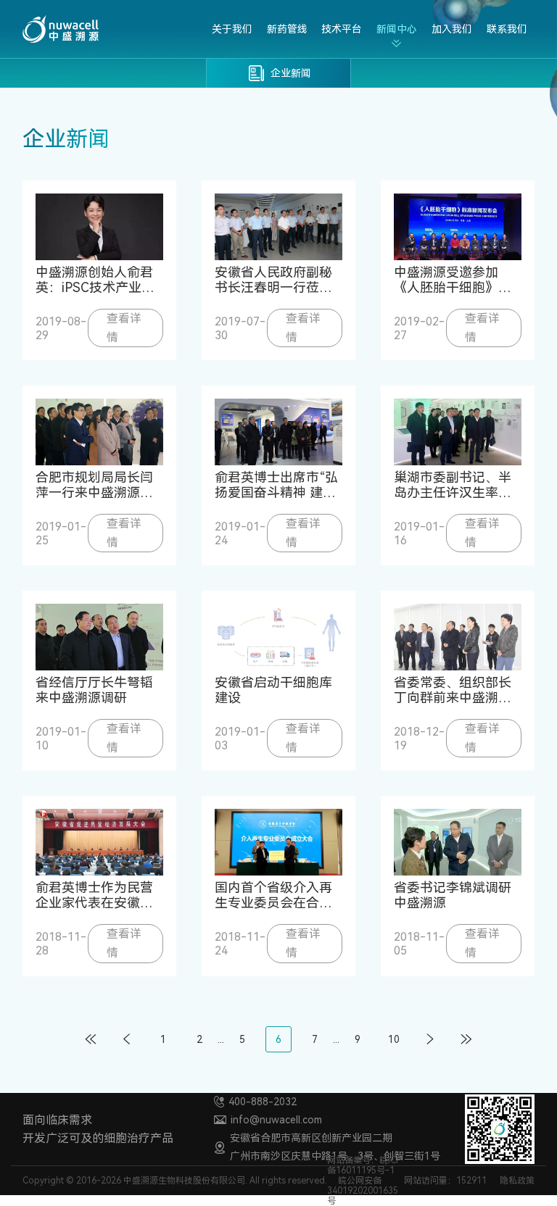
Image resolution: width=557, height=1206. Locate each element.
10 (394, 1039)
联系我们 (507, 29)
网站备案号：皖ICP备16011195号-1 (364, 1165)
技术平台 (341, 29)
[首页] (91, 1039)
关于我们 (232, 29)
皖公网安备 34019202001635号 (362, 1191)
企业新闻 (291, 73)
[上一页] (127, 1039)
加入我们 (452, 29)
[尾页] (466, 1039)
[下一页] (430, 1039)
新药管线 (287, 29)
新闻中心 (396, 29)
